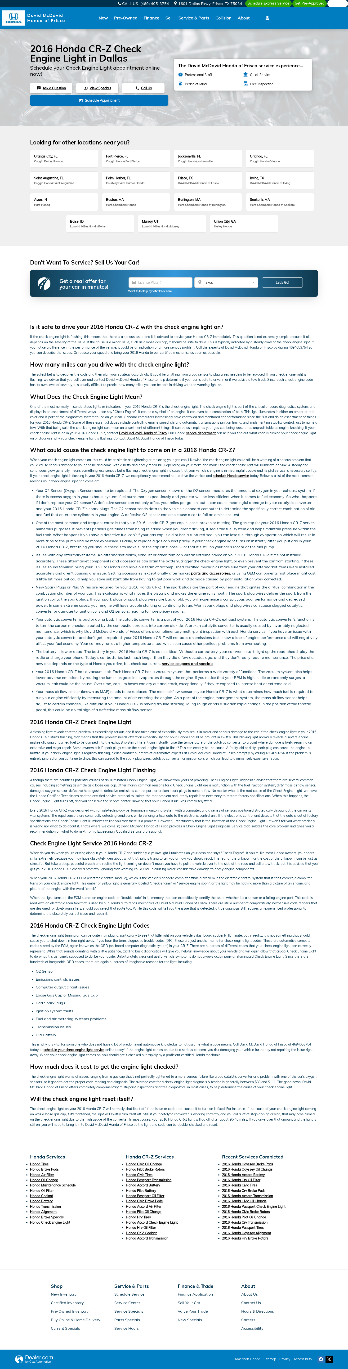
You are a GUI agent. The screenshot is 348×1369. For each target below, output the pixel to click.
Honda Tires (39, 1164)
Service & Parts (193, 18)
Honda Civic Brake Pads (144, 1201)
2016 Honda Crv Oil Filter (241, 1180)
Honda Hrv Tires (138, 1217)
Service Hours (126, 1328)
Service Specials (128, 1311)
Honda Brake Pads (44, 1169)
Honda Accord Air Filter (143, 1206)
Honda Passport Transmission (148, 1180)
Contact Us (251, 1302)
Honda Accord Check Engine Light (152, 1222)
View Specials (97, 88)
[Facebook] (321, 1359)
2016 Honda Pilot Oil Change (244, 1217)
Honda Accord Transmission (147, 1238)
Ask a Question (51, 88)
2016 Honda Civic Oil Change (244, 1201)
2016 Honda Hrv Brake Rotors (245, 1238)
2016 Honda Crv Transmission (245, 1222)
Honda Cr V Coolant (141, 1233)
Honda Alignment (43, 1212)
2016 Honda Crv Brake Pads (243, 1191)
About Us (249, 1294)
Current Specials (65, 1328)
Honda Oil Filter (42, 1191)
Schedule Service (129, 1294)
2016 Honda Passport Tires (243, 1227)
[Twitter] (329, 1359)
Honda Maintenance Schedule (53, 1185)
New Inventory (64, 1294)
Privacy (284, 1359)
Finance (151, 18)
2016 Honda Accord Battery (243, 1175)
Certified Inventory (67, 1302)
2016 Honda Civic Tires (239, 1185)
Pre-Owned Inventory (70, 1311)
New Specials (190, 1319)
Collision (223, 18)
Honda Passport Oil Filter (145, 1196)
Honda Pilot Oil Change (143, 1212)
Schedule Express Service (268, 3)
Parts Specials (127, 1319)
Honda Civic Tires (139, 1175)
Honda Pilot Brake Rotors (145, 1169)
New (103, 18)
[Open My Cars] (266, 18)
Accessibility (252, 1328)
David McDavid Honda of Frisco (143, 433)
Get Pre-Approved (309, 3)
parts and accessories (210, 573)
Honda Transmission (45, 1206)
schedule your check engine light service (74, 1050)
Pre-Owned (126, 18)
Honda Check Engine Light (50, 1222)
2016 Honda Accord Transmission (247, 1196)
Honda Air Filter (42, 1175)
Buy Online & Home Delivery (75, 1319)
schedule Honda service (231, 476)
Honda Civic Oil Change (144, 1164)
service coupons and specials (187, 663)
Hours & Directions (257, 1311)
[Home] (13, 18)
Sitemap (269, 1359)
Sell (168, 18)
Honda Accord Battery (143, 1185)
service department (201, 433)
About (244, 18)
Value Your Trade (193, 1311)
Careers (248, 1319)
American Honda (247, 1359)
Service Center (127, 1302)
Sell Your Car (189, 1302)
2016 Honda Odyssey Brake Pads (247, 1164)
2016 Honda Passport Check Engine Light (254, 1206)
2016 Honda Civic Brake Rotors (246, 1212)
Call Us (143, 88)
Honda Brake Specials (47, 1217)
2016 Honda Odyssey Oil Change (247, 1169)
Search (339, 3)
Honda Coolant (41, 1196)
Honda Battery (41, 1201)
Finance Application (195, 1294)
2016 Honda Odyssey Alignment (246, 1233)
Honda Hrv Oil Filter (141, 1227)
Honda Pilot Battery (141, 1191)
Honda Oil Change (44, 1180)
